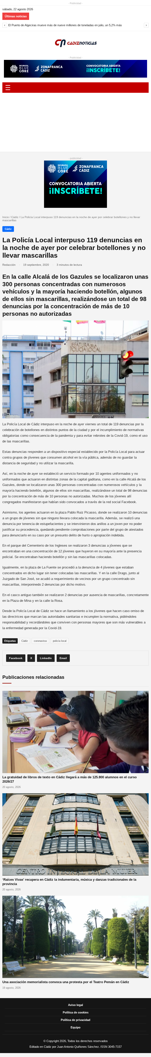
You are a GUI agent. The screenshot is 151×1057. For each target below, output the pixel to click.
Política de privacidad (75, 1020)
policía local (59, 640)
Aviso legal (75, 1005)
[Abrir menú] (75, 87)
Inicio (5, 217)
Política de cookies (75, 1012)
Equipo (75, 1027)
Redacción (9, 264)
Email (63, 658)
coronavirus (40, 640)
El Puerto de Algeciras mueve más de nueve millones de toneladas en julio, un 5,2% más (65, 25)
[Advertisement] (75, 122)
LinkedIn (46, 658)
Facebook (15, 658)
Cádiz (14, 217)
